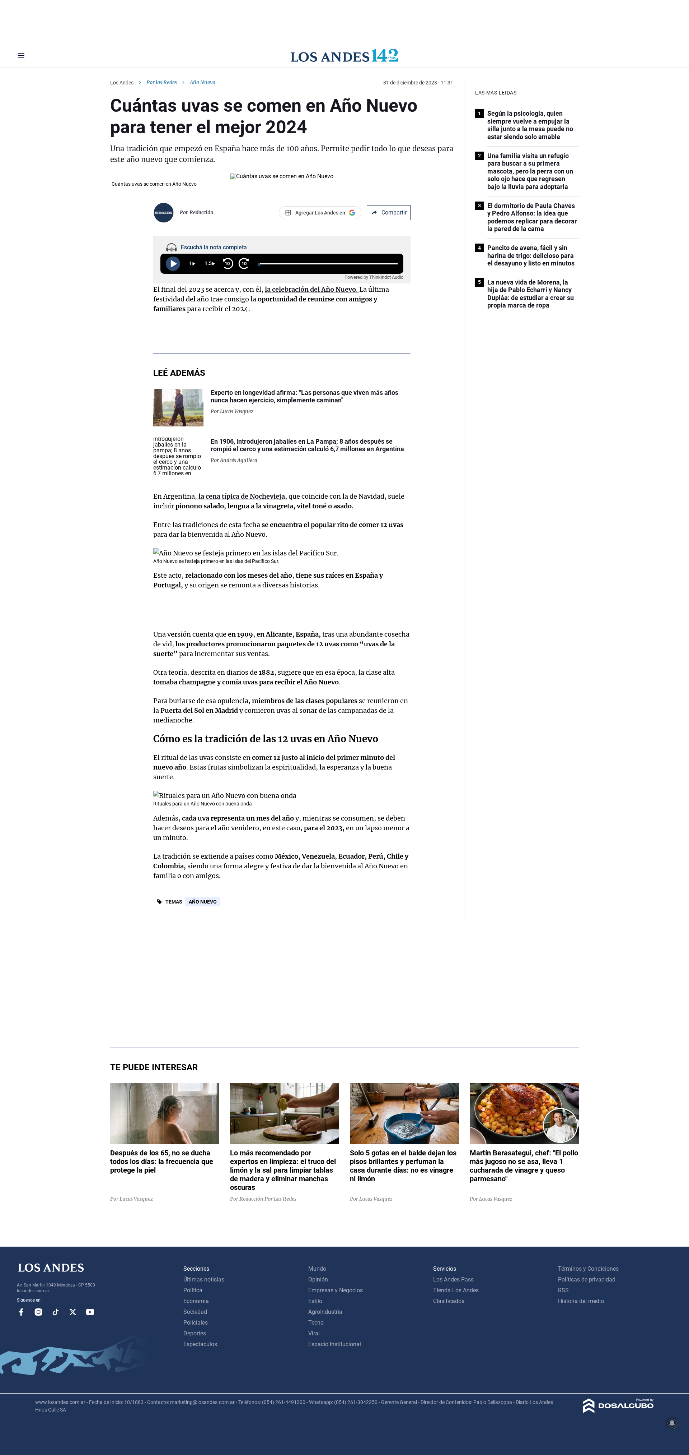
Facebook (21, 1312)
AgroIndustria (325, 1311)
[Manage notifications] (672, 1423)
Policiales (195, 1322)
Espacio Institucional (334, 1344)
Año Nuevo (203, 902)
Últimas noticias (203, 1279)
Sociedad (195, 1311)
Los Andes (121, 83)
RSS (563, 1290)
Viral (314, 1333)
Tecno (316, 1322)
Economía (196, 1301)
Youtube (90, 1312)
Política (192, 1290)
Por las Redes (161, 82)
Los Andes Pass (453, 1279)
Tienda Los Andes (456, 1290)
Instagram (38, 1312)
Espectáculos (200, 1344)
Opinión (318, 1279)
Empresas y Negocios (335, 1290)
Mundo (317, 1268)
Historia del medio (581, 1301)
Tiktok (55, 1312)
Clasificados (448, 1301)
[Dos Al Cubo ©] (618, 1411)
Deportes (194, 1333)
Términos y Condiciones (588, 1268)
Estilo (315, 1301)
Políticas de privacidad (586, 1279)
